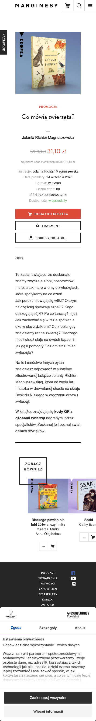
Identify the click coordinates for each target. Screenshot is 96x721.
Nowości (48, 583)
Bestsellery (48, 594)
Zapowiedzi (48, 589)
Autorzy (48, 605)
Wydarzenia (48, 578)
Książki (48, 599)
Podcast (48, 573)
